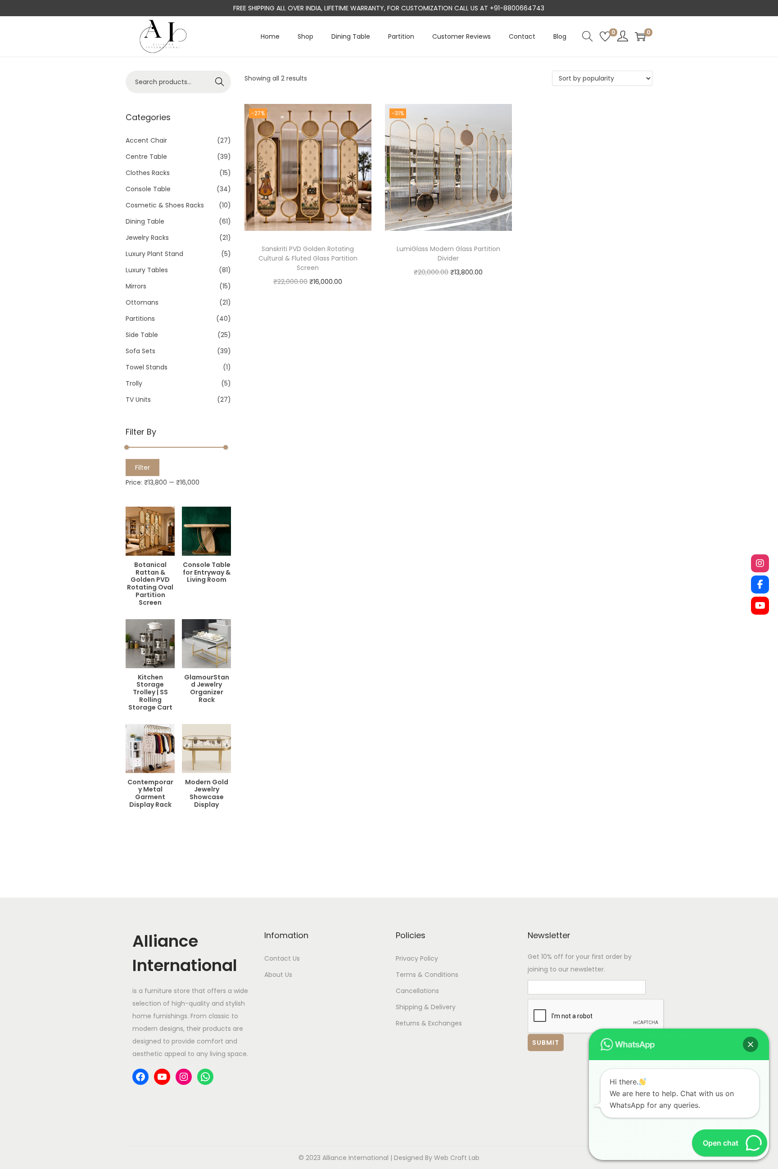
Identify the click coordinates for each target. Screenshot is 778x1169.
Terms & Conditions (427, 974)
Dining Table (145, 221)
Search (220, 81)
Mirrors (136, 286)
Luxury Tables (147, 269)
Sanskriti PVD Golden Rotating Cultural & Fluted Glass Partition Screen (307, 258)
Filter (142, 467)
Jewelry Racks (147, 237)
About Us (278, 974)
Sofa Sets (140, 350)
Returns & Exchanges (429, 1023)
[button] (750, 1044)
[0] (605, 36)
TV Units (138, 399)
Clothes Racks (148, 172)
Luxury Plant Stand (154, 253)
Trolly (134, 383)
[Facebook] (760, 584)
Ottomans (142, 302)
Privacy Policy (417, 958)
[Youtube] (760, 606)
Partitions (140, 318)
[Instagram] (760, 563)
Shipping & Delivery (426, 1007)
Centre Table (146, 156)
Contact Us (282, 958)
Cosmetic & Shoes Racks (165, 205)
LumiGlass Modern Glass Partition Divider (448, 253)
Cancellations (417, 990)
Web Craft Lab (456, 1157)
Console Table (148, 188)
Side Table (142, 334)
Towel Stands (146, 367)
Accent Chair (146, 140)
